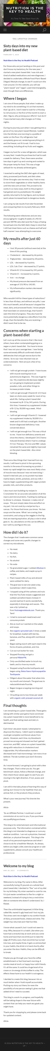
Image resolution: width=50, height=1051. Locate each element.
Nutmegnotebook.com (24, 610)
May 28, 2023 (9, 870)
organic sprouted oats (23, 630)
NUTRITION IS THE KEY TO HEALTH (25, 9)
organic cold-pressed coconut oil (28, 698)
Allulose (40, 568)
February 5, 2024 (11, 55)
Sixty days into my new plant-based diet (20, 48)
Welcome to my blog (18, 866)
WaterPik (22, 657)
